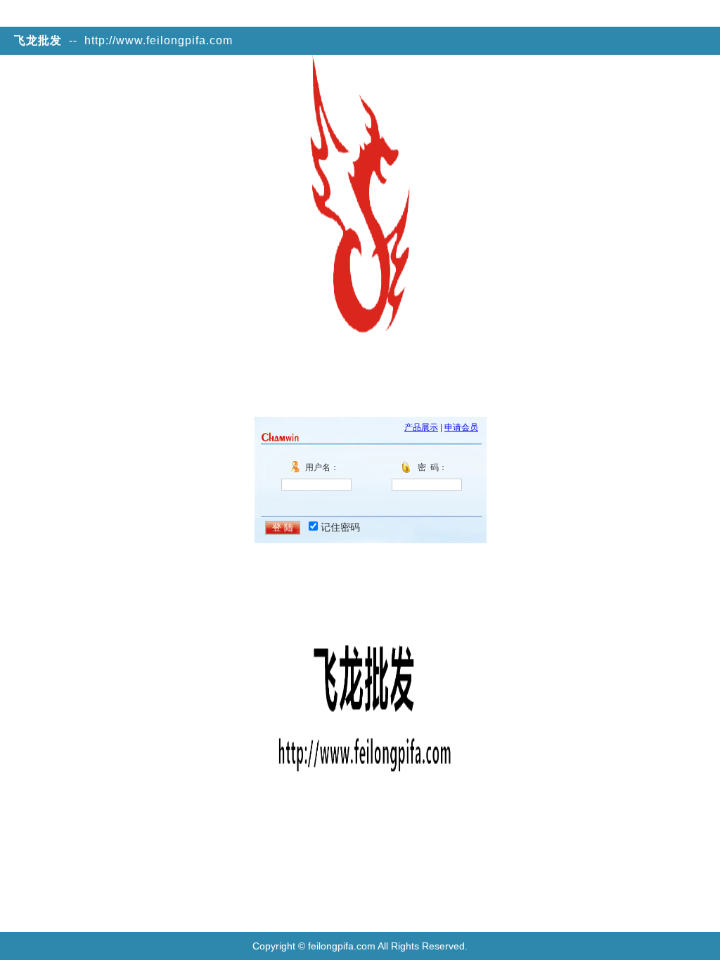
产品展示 (421, 427)
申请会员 (461, 427)
